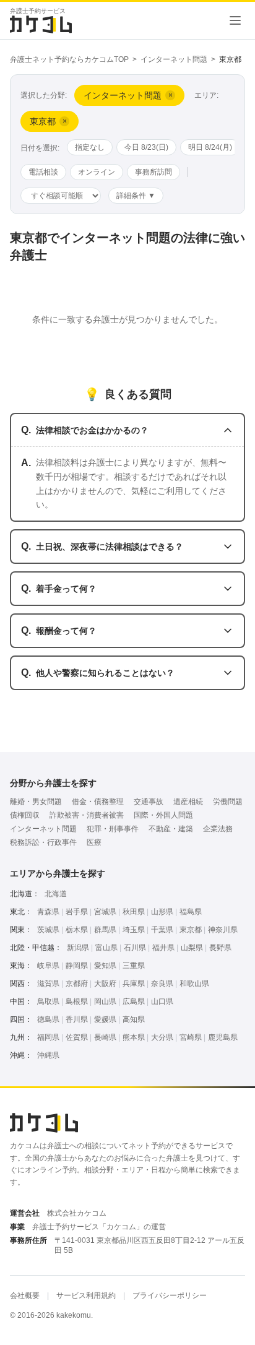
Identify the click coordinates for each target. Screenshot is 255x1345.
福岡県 (48, 1037)
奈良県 (162, 983)
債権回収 (25, 815)
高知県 (134, 1019)
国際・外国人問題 (163, 815)
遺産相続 (188, 801)
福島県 (190, 911)
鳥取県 (48, 1001)
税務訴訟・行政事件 (43, 842)
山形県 (162, 911)
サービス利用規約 (86, 1295)
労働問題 (228, 801)
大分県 (162, 1037)
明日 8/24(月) (210, 147)
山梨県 (192, 947)
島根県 (77, 1001)
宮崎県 (190, 1037)
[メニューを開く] (235, 20)
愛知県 (105, 965)
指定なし (90, 147)
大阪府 (105, 983)
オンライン (96, 172)
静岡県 (77, 965)
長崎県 (105, 1037)
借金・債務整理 (98, 801)
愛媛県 (105, 1019)
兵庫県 (134, 983)
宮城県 (105, 911)
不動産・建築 (171, 828)
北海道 (56, 893)
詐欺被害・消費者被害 (87, 815)
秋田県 (134, 911)
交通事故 (148, 801)
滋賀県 (48, 983)
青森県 (48, 911)
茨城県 (48, 929)
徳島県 (48, 1019)
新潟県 (78, 947)
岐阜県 (48, 965)
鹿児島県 (223, 1037)
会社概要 (25, 1295)
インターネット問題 (173, 59)
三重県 (134, 965)
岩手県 (77, 911)
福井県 (163, 947)
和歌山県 (194, 983)
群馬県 (105, 929)
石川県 (135, 947)
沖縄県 (48, 1055)
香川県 (77, 1019)
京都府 (77, 983)
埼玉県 (134, 929)
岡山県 (105, 1001)
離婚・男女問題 (36, 801)
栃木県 (77, 929)
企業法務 (218, 828)
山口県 (162, 1001)
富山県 (106, 947)
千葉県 (162, 929)
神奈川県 (223, 929)
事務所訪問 (153, 172)
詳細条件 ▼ (135, 195)
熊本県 (134, 1037)
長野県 (220, 947)
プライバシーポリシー (169, 1295)
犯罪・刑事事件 (113, 828)
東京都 (190, 929)
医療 (94, 842)
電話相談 (43, 172)
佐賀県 (77, 1037)
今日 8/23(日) (146, 147)
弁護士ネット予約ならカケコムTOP (69, 59)
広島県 (134, 1001)
